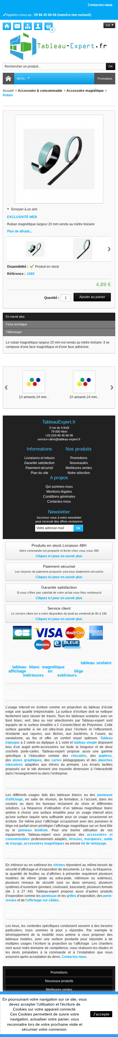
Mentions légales (59, 492)
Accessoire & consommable (40, 91)
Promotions (105, 78)
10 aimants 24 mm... (34, 397)
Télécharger (14, 332)
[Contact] (17, 26)
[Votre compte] (38, 26)
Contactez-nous (100, 5)
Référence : (16, 274)
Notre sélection (79, 473)
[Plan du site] (28, 26)
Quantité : (51, 298)
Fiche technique (16, 324)
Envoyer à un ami (24, 209)
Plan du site (39, 473)
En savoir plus (15, 316)
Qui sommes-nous (59, 487)
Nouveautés (79, 463)
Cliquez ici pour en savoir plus (59, 556)
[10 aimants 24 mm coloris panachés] (34, 382)
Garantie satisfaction (39, 463)
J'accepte (101, 1014)
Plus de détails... (19, 231)
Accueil (8, 91)
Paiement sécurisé (39, 468)
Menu (21, 78)
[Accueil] (7, 26)
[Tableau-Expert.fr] (59, 46)
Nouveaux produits (59, 981)
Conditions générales (59, 497)
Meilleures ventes (79, 468)
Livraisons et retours (39, 458)
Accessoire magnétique (85, 91)
